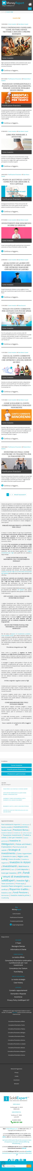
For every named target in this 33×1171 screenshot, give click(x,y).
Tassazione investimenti (12, 835)
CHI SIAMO (18, 940)
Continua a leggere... (11, 70)
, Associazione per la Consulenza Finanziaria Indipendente (17, 1152)
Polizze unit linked (23, 844)
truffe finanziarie (25, 824)
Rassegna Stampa (18, 946)
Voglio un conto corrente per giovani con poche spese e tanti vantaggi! (16, 311)
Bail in (13, 869)
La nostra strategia (18, 979)
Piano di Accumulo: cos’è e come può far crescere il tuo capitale (16, 181)
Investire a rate (6, 893)
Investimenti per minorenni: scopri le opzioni (16, 224)
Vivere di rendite (14, 859)
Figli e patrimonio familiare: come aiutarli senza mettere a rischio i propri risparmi (16, 30)
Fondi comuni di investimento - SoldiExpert (16, 876)
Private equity (20, 884)
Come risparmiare (24, 853)
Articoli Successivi (19, 495)
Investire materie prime (20, 895)
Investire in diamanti (6, 833)
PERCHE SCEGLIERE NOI (18, 976)
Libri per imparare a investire (16, 135)
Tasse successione (7, 884)
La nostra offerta (18, 957)
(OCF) (4, 1137)
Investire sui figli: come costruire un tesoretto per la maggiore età (16, 454)
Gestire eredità (6, 827)
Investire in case (9, 856)
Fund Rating (18, 972)
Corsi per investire (8, 873)
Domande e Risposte (18, 994)
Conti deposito (22, 869)
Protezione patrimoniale (16, 774)
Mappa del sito (5, 937)
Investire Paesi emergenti (11, 886)
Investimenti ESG (20, 827)
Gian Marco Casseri (23, 24)
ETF (19, 872)
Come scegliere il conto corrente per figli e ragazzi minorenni (16, 405)
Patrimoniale (5, 895)
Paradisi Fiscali (6, 830)
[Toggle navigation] (30, 8)
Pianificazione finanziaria (14, 79)
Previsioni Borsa (20, 829)
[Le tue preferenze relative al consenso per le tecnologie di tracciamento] (1, 878)
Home (3, 12)
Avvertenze (18, 997)
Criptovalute (6, 847)
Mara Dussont (22, 305)
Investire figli (22, 880)
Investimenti (10, 866)
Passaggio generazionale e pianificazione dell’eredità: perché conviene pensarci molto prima (16, 87)
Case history (18, 983)
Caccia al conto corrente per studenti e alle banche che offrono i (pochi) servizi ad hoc (17, 359)
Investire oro (17, 833)
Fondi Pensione (20, 892)
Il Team (18, 943)
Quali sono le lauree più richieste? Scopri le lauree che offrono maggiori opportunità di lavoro (16, 266)
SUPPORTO (18, 987)
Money (16, 908)
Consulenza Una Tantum (18, 968)
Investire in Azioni (20, 862)
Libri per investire (15, 837)
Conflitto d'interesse (26, 832)
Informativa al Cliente (18, 949)
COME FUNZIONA (18, 954)
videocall (14, 1012)
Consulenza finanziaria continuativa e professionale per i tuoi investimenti (18, 962)
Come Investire (12, 24)
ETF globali (21, 589)
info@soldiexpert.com (12, 1128)
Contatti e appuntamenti (18, 990)
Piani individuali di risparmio (10, 824)
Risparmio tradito (18, 889)
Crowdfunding (5, 898)
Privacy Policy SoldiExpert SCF (18, 1000)
